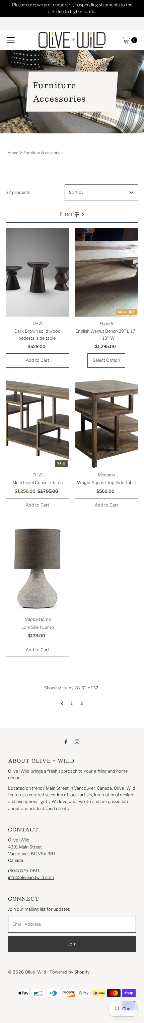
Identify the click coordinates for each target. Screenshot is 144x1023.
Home (13, 152)
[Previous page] (62, 703)
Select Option (106, 360)
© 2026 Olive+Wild (27, 972)
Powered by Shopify (70, 972)
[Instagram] (77, 741)
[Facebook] (66, 741)
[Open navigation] (11, 40)
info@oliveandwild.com (31, 877)
